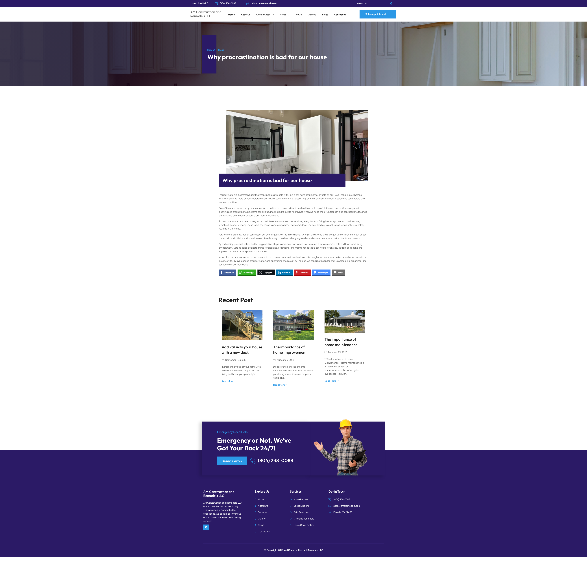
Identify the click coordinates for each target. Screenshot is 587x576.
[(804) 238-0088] (216, 3)
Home (231, 14)
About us (245, 14)
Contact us (340, 14)
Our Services (263, 14)
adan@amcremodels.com (264, 3)
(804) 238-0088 (228, 3)
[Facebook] (391, 3)
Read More (227, 381)
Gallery (312, 14)
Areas (283, 14)
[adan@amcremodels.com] (247, 3)
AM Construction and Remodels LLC (206, 14)
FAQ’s (298, 14)
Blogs (325, 14)
